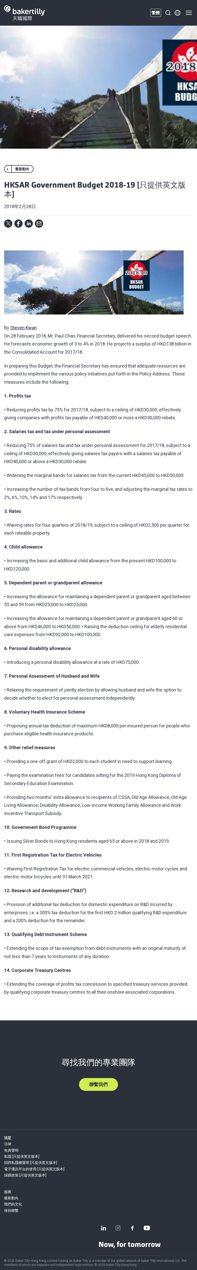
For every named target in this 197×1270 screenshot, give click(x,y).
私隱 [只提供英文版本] (21, 1156)
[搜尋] (168, 13)
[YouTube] (147, 1228)
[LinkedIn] (103, 1228)
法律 (7, 1144)
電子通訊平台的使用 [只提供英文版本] (34, 1169)
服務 (7, 1192)
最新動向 (11, 1198)
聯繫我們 (98, 1084)
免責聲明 (11, 1150)
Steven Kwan (23, 327)
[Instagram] (118, 1228)
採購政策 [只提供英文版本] (25, 1175)
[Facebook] (132, 1228)
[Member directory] (177, 13)
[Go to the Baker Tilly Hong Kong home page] (24, 13)
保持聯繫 (11, 1210)
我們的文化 (13, 1204)
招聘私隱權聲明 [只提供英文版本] (30, 1163)
